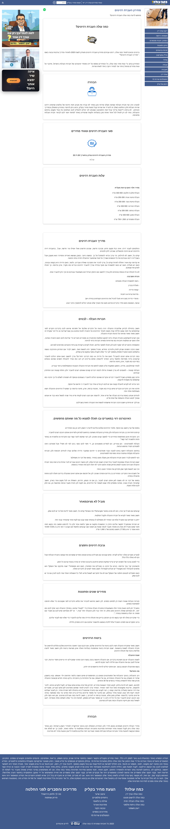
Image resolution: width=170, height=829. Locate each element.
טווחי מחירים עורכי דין (93, 2)
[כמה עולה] (160, 4)
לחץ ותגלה (13, 80)
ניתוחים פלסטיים (100, 797)
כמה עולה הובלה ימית (134, 800)
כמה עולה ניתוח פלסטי (133, 804)
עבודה (165, 64)
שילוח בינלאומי (100, 800)
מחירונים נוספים (100, 811)
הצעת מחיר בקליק (74, 2)
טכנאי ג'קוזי (100, 808)
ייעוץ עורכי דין (162, 30)
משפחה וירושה (161, 35)
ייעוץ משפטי (134, 808)
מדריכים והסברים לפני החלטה (51, 789)
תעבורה (164, 69)
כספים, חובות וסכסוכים (158, 40)
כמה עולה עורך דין (134, 793)
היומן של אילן (162, 84)
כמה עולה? (134, 789)
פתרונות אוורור (100, 804)
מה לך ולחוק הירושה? (51, 793)
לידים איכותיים (62, 823)
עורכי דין (164, 74)
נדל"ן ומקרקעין (161, 55)
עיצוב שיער (100, 793)
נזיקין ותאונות (162, 45)
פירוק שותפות (51, 797)
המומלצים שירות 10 (159, 79)
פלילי (165, 59)
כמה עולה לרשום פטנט (134, 797)
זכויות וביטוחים (161, 50)
